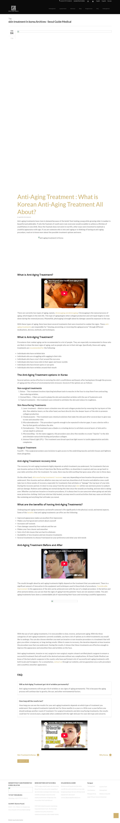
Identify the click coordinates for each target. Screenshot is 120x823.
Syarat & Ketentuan (101, 797)
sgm (20, 217)
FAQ (97, 8)
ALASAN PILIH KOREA (79, 1)
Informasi (72, 8)
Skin (22, 217)
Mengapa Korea (91, 794)
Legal (88, 797)
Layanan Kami (62, 8)
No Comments (27, 217)
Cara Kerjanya (91, 790)
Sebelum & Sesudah (104, 794)
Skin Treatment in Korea (26, 755)
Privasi (93, 797)
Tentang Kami (52, 8)
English (98, 1)
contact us (58, 662)
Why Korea (103, 755)
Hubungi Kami (106, 8)
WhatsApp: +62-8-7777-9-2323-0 (18, 798)
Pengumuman (88, 8)
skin (77, 486)
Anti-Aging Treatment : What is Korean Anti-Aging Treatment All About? (60, 204)
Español (104, 1)
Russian (110, 1)
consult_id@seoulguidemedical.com (70, 797)
